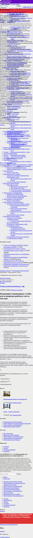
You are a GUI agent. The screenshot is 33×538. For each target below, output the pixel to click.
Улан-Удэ (2, 106)
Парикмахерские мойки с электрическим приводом (18, 155)
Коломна (25, 60)
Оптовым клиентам (9, 449)
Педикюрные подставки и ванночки (18, 237)
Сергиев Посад (12, 96)
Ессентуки (26, 49)
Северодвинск (21, 95)
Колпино (2, 62)
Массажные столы (12, 185)
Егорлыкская (4, 49)
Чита (25, 112)
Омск (10, 20)
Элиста (19, 117)
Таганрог (3, 103)
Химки (9, 109)
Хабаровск (3, 109)
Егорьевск (11, 49)
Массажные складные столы (19, 186)
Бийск (22, 35)
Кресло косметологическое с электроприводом (19, 209)
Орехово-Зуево (10, 84)
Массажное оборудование (11, 183)
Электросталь (4, 117)
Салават (2, 93)
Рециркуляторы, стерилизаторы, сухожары (20, 51)
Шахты (2, 114)
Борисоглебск (13, 37)
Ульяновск (9, 106)
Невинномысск (4, 74)
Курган (25, 65)
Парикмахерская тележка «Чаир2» (14, 250)
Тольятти (23, 103)
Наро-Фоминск (22, 73)
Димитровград (11, 48)
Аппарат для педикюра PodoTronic (21, 221)
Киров (28, 59)
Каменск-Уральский (24, 57)
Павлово (2, 85)
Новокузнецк (14, 77)
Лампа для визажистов (14, 107)
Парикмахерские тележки (15, 32)
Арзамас (9, 30)
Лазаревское (3, 66)
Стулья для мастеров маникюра (16, 182)
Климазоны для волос (13, 133)
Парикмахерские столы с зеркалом (21, 161)
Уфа (8, 22)
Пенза (7, 85)
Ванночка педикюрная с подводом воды (16, 266)
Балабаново (3, 34)
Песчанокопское (27, 85)
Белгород (3, 35)
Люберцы (7, 68)
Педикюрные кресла (13, 226)
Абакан (2, 29)
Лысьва (27, 66)
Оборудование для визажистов (13, 199)
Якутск (2, 120)
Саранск (27, 93)
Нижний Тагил (4, 77)
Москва (23, 19)
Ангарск (24, 29)
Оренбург (3, 84)
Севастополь (13, 95)
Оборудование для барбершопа (13, 193)
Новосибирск (4, 20)
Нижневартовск (5, 76)
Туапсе (2, 104)
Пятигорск (3, 90)
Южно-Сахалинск (5, 118)
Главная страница (5, 270)
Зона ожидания (8, 171)
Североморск (4, 96)
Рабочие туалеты (12, 160)
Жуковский (10, 51)
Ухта (30, 106)
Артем (20, 30)
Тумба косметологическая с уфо (12, 286)
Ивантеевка (9, 54)
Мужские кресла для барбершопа (17, 196)
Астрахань (3, 32)
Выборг (26, 43)
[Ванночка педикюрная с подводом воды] (16, 264)
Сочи (5, 99)
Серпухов (20, 96)
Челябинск (12, 22)
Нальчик (14, 73)
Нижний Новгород (23, 76)
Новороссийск (4, 79)
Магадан (2, 70)
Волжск (23, 41)
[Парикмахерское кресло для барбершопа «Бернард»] (18, 255)
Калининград (8, 57)
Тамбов (8, 103)
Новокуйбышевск (23, 77)
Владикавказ (24, 40)
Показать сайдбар (5, 278)
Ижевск (15, 54)
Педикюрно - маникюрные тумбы (17, 224)
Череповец (17, 112)
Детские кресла (15, 44)
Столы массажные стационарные (21, 189)
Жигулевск (3, 51)
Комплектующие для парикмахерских (18, 135)
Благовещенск (4, 37)
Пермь (20, 85)
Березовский (16, 35)
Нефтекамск (13, 74)
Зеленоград (10, 52)
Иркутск (20, 54)
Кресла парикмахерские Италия (16, 56)
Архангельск (26, 30)
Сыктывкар (19, 101)
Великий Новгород (6, 40)
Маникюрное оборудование (12, 174)
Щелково (2, 115)
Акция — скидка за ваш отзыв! (12, 411)
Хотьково (14, 109)
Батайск (26, 34)
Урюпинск (15, 106)
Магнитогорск (10, 70)
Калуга (15, 57)
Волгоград (10, 41)
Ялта (6, 120)
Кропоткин (3, 65)
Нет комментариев (15, 402)
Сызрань (13, 101)
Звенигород (3, 52)
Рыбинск (24, 92)
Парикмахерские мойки (18, 144)
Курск (29, 65)
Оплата (6, 448)
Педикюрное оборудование (12, 216)
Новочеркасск (4, 81)
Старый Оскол (19, 99)
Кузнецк (19, 65)
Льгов (2, 68)
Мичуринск (27, 70)
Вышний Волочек (5, 45)
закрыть (2, 125)
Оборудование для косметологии (13, 202)
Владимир (3, 41)
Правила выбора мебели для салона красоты (15, 399)
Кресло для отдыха (12, 114)
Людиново (13, 68)
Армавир (15, 30)
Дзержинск (3, 48)
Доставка (6, 446)
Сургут (8, 101)
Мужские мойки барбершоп (15, 197)
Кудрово (14, 65)
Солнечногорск (24, 98)
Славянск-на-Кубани (6, 98)
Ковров (10, 60)
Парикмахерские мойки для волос (17, 14)
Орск (17, 84)
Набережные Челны (6, 73)
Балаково (10, 34)
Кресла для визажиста (13, 200)
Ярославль (11, 120)
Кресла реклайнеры (13, 222)
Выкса (31, 43)
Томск (28, 103)
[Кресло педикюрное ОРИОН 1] (14, 245)
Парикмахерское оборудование (13, 131)
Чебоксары (3, 112)
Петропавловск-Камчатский (17, 87)
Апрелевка (3, 30)
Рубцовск (18, 92)
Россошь (2, 92)
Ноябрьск (18, 81)
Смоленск (16, 98)
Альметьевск (18, 29)
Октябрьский (16, 82)
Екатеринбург (4, 19)
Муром (19, 71)
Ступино (2, 101)
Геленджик (11, 46)
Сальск (7, 93)
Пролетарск (11, 88)
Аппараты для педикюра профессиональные (14, 218)
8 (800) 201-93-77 (28, 7)
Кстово (9, 65)
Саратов (2, 95)
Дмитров (19, 48)
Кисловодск (3, 60)
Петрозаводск (4, 87)
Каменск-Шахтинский (6, 59)
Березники (9, 35)
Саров (7, 95)
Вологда (2, 43)
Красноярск (16, 19)
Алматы (11, 29)
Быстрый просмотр (6, 281)
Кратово (24, 63)
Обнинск (2, 82)
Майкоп (17, 70)
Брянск (24, 37)
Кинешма (23, 59)
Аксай (7, 29)
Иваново (2, 54)
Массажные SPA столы (17, 188)
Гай (1, 46)
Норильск (12, 81)
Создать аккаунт (5, 537)
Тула (5, 104)
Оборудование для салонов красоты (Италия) (17, 166)
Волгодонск (16, 41)
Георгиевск (18, 46)
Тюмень (10, 104)
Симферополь (28, 96)
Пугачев (22, 88)
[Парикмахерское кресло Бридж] (14, 261)
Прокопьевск (4, 88)
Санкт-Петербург (20, 93)
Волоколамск (9, 43)
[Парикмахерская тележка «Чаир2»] (15, 248)
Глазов (24, 46)
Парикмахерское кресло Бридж (13, 262)
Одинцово (9, 82)
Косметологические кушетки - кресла (18, 204)
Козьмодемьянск (17, 60)
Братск (19, 37)
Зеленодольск (19, 52)
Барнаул (21, 34)
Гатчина (5, 46)
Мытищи (24, 71)
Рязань (29, 92)
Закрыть (2, 283)
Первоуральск (14, 85)
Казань (11, 19)
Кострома (28, 62)
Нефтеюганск (21, 74)
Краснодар (11, 63)
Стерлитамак (28, 99)
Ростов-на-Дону (17, 20)
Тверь (12, 103)
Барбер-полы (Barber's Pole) (15, 194)
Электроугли (12, 117)
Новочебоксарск (22, 79)
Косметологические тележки (15, 215)
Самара (24, 20)
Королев (22, 62)
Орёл (25, 82)
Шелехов (7, 114)
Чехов (22, 112)
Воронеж (21, 43)
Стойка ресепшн (12, 116)
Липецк (22, 66)
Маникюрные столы (13, 177)
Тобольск (17, 103)
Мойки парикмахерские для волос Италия (19, 169)
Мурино (7, 71)
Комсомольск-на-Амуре (13, 62)
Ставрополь (11, 99)
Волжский (29, 41)
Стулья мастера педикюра (15, 238)
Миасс (22, 70)
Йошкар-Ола (4, 56)
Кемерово (17, 59)
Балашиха (16, 34)
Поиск (19, 6)
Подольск (29, 87)
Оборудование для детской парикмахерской (15, 137)
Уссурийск (22, 106)
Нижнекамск (14, 76)
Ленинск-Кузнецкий (14, 66)
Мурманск (13, 71)
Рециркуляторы (11, 163)
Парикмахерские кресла (14, 141)
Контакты (6, 451)
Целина (2, 110)
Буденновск (3, 38)
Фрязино (2, 107)
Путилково (28, 88)
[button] (17, 290)
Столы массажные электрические (21, 191)
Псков (17, 88)
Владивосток (16, 40)
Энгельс (23, 117)
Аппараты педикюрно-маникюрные (18, 175)
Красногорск (4, 63)
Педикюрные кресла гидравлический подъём (18, 228)
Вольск (16, 43)
